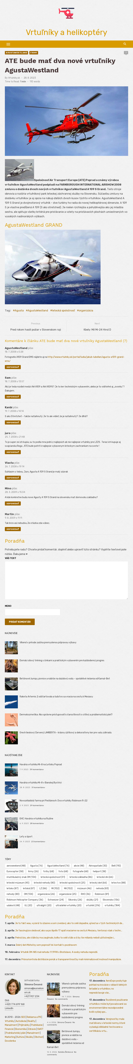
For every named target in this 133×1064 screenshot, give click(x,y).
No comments (61, 999)
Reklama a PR (34, 1017)
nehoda (102, 888)
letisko (12, 888)
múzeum (84, 888)
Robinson (102, 894)
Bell (116, 865)
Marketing (10, 1037)
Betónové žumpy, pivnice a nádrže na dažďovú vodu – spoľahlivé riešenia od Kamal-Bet (65, 678)
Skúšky (29, 1037)
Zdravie (32, 1029)
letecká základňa (81, 877)
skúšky (92, 899)
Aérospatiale (98, 865)
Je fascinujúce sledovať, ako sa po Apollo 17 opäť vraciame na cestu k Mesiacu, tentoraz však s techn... (68, 930)
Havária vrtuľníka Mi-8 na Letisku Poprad (41, 764)
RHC (85, 894)
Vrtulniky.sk (14, 77)
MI (55, 888)
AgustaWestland (16, 53)
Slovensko (111, 899)
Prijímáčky (24, 1025)
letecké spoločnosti (72, 882)
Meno (8, 606)
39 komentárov (37, 769)
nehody (13, 894)
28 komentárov (37, 823)
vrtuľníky (112, 905)
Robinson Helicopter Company (25, 899)
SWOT (40, 1029)
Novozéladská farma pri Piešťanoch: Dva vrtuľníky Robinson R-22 (53, 800)
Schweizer (56, 899)
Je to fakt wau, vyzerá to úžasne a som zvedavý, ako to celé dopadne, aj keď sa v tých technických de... (69, 923)
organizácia (86, 310)
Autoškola (21, 1021)
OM (28, 894)
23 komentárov (38, 841)
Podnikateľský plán (16, 1033)
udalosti (13, 905)
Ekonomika (20, 1029)
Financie (9, 1029)
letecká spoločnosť (63, 310)
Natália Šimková (65, 1052)
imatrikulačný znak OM (21, 877)
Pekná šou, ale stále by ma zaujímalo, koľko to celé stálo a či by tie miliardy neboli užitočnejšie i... (65, 937)
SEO (23, 1017)
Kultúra (20, 1037)
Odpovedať (12, 367)
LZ (43, 888)
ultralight (44, 905)
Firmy (33, 53)
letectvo (118, 882)
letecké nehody (44, 882)
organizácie (67, 894)
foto (63, 871)
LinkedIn (9, 1008)
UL (28, 905)
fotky (48, 871)
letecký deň (98, 882)
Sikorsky (75, 899)
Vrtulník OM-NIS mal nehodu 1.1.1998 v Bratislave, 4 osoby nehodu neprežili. (59, 952)
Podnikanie (36, 1025)
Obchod (39, 1037)
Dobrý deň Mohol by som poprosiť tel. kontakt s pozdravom (46, 945)
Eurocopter (15, 871)
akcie (79, 865)
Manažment (11, 1025)
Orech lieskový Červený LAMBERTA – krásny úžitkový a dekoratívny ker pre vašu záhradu (66, 732)
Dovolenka (10, 1041)
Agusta (19, 310)
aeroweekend (16, 865)
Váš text (10, 558)
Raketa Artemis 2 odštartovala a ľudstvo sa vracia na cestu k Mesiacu (56, 696)
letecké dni (105, 877)
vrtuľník (93, 905)
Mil (68, 888)
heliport (99, 871)
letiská (29, 888)
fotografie (80, 871)
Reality (31, 1021)
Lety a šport (26, 836)
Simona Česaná (64, 1022)
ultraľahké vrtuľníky (68, 905)
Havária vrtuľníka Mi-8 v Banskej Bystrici (41, 782)
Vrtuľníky (9, 1021)
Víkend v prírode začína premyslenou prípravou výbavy (48, 642)
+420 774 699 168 (14, 1004)
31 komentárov (38, 787)
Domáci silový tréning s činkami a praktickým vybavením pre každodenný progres (62, 660)
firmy (33, 871)
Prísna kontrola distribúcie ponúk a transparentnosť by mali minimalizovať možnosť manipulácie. (71, 959)
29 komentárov (37, 805)
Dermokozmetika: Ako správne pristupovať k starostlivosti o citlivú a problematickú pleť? (66, 714)
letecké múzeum (18, 882)
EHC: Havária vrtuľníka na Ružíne (36, 818)
